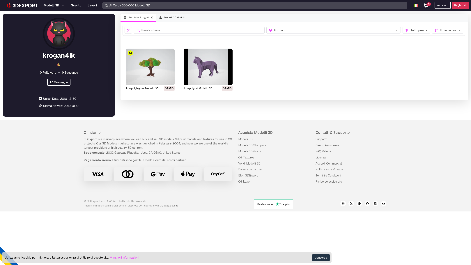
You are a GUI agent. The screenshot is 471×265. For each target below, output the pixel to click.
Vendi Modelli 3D (249, 163)
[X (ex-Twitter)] (351, 204)
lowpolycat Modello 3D (198, 88)
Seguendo (70, 73)
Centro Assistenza (327, 145)
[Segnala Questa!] (169, 80)
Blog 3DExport (248, 175)
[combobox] (336, 30)
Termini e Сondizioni (328, 175)
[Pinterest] (359, 204)
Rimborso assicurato (329, 181)
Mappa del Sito (170, 205)
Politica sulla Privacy (329, 169)
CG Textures (246, 157)
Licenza (321, 157)
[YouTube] (383, 204)
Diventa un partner (250, 169)
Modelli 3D (245, 139)
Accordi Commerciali (329, 163)
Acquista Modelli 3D (255, 132)
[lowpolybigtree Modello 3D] (150, 67)
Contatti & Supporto (333, 132)
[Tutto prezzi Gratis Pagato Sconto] (416, 30)
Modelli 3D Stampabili (252, 145)
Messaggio (60, 82)
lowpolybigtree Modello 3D (142, 88)
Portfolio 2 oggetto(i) (140, 17)
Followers (48, 73)
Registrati (460, 5)
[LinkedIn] (375, 204)
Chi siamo (92, 132)
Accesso (442, 5)
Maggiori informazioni (124, 257)
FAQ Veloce (323, 151)
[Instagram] (343, 204)
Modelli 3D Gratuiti (174, 17)
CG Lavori (244, 181)
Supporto (321, 139)
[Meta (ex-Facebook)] (367, 204)
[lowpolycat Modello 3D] (208, 67)
